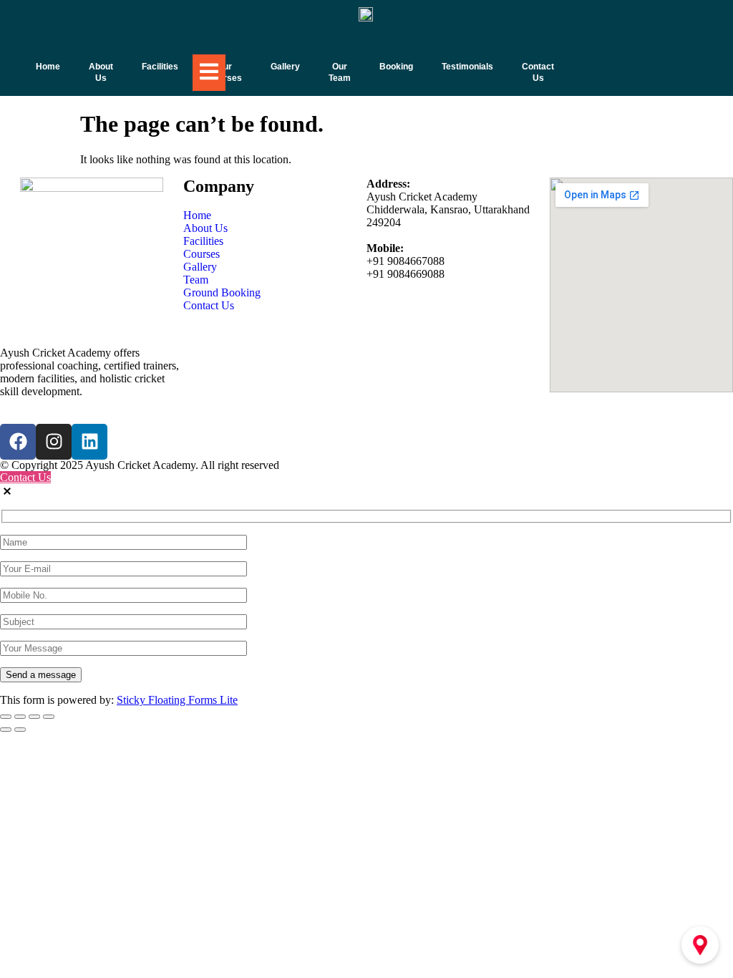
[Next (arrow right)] (20, 729)
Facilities (160, 67)
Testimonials (467, 67)
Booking (396, 67)
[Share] (34, 717)
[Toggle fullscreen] (20, 717)
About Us (101, 72)
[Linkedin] (89, 442)
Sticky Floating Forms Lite (177, 700)
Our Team (340, 72)
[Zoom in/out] (5, 717)
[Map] (700, 945)
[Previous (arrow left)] (5, 729)
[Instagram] (54, 442)
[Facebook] (18, 442)
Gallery (285, 67)
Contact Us (538, 72)
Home (48, 67)
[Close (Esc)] (48, 717)
